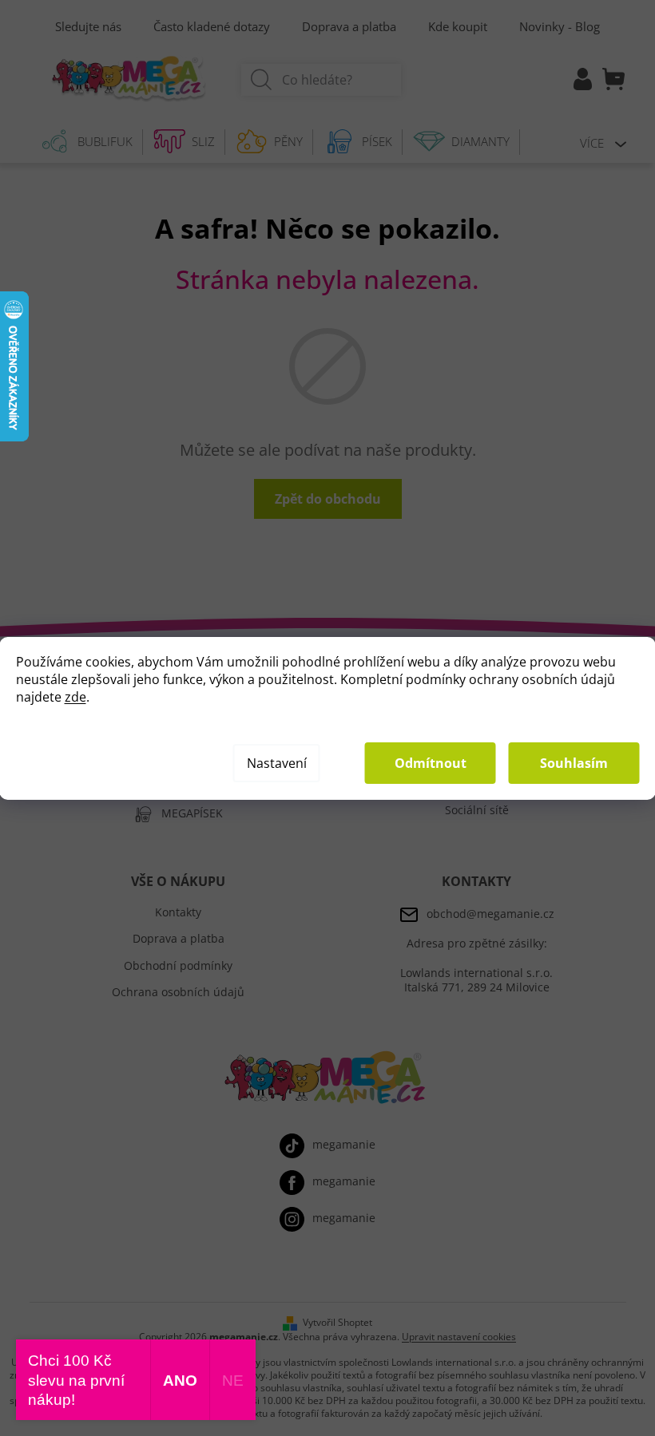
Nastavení (277, 763)
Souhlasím (574, 763)
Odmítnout (430, 763)
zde (75, 697)
